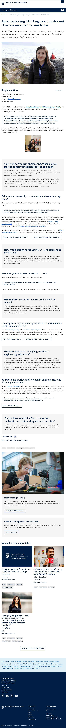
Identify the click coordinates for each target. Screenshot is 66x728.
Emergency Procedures (7, 725)
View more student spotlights (33, 648)
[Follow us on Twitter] (3, 695)
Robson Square (50, 715)
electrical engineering (12, 330)
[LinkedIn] (15, 436)
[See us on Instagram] (12, 695)
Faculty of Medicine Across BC (53, 718)
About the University (33, 710)
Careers (30, 716)
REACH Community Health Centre (15, 237)
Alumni (3, 448)
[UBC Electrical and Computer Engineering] (33, 440)
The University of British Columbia (24, 3)
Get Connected (11, 532)
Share (60, 90)
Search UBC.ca (32, 719)
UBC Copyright (24, 725)
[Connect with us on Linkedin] (7, 695)
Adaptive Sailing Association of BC (46, 237)
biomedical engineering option (33, 330)
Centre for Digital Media (52, 717)
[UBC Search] (62, 2)
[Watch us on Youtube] (16, 695)
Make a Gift (31, 717)
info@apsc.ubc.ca (7, 690)
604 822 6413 (5, 687)
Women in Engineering (13, 386)
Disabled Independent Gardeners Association (32, 226)
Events (30, 714)
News (29, 712)
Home (3, 15)
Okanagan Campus (51, 710)
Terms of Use (16, 725)
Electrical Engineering (14, 99)
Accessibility (31, 725)
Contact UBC (31, 709)
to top (61, 724)
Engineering (19, 448)
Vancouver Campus (51, 709)
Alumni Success (11, 448)
